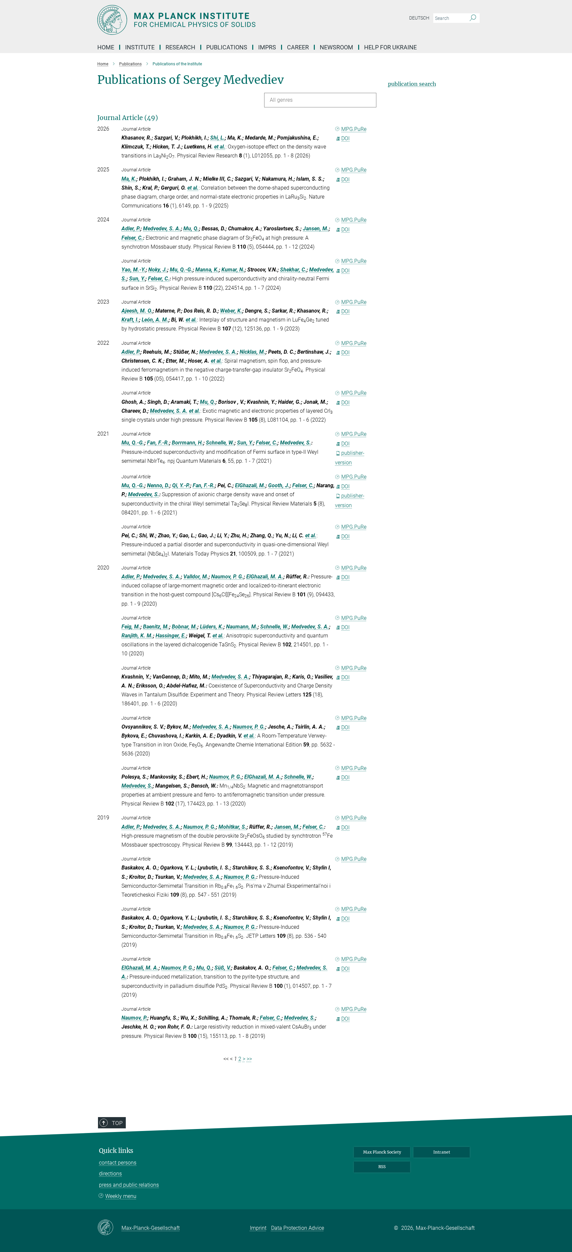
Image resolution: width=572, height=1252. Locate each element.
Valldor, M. (196, 576)
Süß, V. (223, 968)
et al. (219, 147)
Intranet (441, 1152)
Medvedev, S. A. (162, 228)
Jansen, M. (316, 228)
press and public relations (129, 1185)
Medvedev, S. (295, 443)
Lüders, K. (211, 627)
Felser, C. (132, 238)
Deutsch (419, 18)
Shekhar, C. (293, 270)
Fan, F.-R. (158, 443)
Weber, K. (231, 311)
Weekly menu (120, 1196)
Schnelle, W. (220, 443)
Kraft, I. (130, 320)
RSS (382, 1166)
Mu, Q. (191, 228)
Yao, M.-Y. (133, 270)
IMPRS (267, 47)
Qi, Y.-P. (181, 485)
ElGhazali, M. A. (264, 576)
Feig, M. (130, 627)
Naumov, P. (134, 1018)
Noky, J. (157, 270)
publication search (412, 84)
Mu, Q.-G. (181, 270)
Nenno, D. (158, 485)
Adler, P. (130, 228)
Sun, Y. (137, 278)
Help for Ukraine (390, 47)
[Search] (473, 18)
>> (249, 1059)
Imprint (258, 1228)
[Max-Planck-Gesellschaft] (109, 1228)
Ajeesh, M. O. (137, 311)
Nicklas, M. (252, 352)
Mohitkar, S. (232, 827)
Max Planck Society (382, 1152)
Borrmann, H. (187, 443)
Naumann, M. (242, 627)
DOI (345, 138)
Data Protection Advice (297, 1228)
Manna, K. (207, 270)
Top (117, 1123)
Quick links (116, 1151)
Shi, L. (217, 138)
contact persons (117, 1163)
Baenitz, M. (156, 627)
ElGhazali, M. (250, 485)
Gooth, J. (279, 485)
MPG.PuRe (353, 129)
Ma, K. (128, 179)
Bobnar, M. (184, 627)
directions (110, 1173)
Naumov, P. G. (227, 576)
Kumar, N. (233, 270)
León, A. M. (155, 320)
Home (105, 47)
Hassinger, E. (171, 635)
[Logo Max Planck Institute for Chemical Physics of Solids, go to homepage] (221, 20)
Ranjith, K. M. (137, 635)
